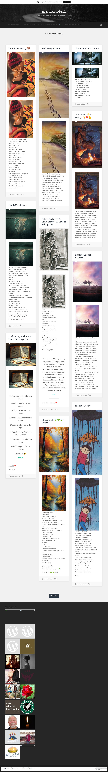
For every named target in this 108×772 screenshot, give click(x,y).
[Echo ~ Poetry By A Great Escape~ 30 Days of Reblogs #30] (54, 249)
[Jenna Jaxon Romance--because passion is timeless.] (12, 676)
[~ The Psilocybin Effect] (27, 691)
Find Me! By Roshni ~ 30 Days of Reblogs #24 (20, 338)
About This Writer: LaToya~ (73, 25)
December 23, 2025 (82, 584)
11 (56, 208)
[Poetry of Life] (12, 737)
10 (89, 244)
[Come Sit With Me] (27, 616)
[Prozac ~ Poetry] (87, 442)
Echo (53, 394)
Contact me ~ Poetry (29, 25)
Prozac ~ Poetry (83, 405)
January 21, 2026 (81, 244)
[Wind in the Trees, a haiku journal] (27, 752)
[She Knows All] (12, 616)
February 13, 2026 (14, 194)
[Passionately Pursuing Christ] (27, 737)
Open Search (101, 25)
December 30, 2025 (82, 395)
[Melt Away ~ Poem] (54, 85)
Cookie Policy (30, 768)
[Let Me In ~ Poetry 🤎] (21, 74)
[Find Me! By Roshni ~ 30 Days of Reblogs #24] (21, 354)
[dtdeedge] (12, 661)
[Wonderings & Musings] (12, 691)
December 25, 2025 (15, 476)
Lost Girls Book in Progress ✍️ (50, 25)
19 (90, 395)
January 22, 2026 (81, 104)
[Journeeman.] (27, 646)
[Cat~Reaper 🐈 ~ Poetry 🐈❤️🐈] (87, 144)
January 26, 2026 (48, 208)
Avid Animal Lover (13, 25)
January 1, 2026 (14, 326)
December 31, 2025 (48, 409)
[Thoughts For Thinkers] (12, 646)
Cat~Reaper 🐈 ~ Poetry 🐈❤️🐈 (83, 116)
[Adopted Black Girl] (12, 707)
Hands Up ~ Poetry (18, 205)
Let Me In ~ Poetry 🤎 (19, 48)
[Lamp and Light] (27, 722)
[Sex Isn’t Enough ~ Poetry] (87, 282)
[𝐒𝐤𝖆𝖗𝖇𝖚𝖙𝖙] (27, 707)
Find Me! (20, 457)
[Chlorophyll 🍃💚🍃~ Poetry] (54, 449)
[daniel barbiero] (27, 631)
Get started (66, 2)
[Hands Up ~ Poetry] (21, 224)
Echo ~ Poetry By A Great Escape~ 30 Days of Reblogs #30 (54, 222)
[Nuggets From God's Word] (12, 722)
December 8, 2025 (48, 579)
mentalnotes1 (54, 11)
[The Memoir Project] (27, 661)
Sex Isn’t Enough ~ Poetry (83, 256)
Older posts (54, 595)
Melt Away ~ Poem (51, 48)
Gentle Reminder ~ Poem (87, 48)
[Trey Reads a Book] (12, 631)
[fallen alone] (27, 676)
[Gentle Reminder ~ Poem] (87, 58)
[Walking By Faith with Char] (12, 752)
